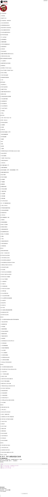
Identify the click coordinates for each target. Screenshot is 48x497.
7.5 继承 (1, 143)
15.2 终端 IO (2, 423)
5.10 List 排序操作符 (3, 105)
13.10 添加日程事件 (3, 393)
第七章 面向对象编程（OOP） (5, 131)
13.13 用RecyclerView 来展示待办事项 (7, 400)
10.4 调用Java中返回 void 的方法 (6, 264)
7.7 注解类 (2, 148)
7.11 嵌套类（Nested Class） (5, 158)
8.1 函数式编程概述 (3, 167)
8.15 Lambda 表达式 (4, 200)
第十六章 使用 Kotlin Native (5, 445)
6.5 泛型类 (2, 127)
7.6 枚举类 (2, 146)
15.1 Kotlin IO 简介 (3, 421)
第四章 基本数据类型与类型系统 (6, 58)
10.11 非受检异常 (3, 281)
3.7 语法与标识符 (3, 51)
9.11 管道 (2, 238)
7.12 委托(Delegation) (4, 160)
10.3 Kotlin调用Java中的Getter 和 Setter (7, 262)
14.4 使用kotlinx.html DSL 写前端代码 (7, 416)
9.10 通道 (2, 236)
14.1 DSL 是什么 (3, 409)
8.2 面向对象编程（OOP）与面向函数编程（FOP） (9, 169)
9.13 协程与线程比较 (4, 243)
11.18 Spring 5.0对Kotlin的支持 (5, 362)
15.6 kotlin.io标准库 (3, 433)
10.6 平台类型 (2, 269)
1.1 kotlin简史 (2, 15)
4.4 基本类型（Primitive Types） (6, 67)
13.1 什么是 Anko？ (3, 371)
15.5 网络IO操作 (3, 430)
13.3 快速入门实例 (3, 376)
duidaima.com (44, 464)
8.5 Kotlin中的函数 (3, 177)
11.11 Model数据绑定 (4, 345)
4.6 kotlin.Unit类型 (3, 72)
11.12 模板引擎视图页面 (4, 347)
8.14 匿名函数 (2, 198)
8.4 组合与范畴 (3, 174)
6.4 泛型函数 (2, 124)
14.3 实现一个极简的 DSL (4, 414)
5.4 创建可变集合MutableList (5, 91)
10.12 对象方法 (3, 283)
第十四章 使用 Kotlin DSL (4, 407)
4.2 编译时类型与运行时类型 (5, 63)
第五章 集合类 (2, 82)
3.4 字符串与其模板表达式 (5, 44)
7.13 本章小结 (2, 162)
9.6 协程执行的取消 (3, 226)
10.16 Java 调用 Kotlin (4, 293)
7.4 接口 (1, 141)
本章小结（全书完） (3, 454)
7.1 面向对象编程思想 (4, 134)
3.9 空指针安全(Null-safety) (5, 56)
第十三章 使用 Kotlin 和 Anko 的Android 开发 (8, 369)
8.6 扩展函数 (2, 179)
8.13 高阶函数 (2, 196)
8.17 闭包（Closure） (4, 205)
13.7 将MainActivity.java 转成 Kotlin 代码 (7, 385)
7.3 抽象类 (2, 139)
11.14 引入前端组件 (3, 352)
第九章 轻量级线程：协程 (4, 217)
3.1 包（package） (3, 37)
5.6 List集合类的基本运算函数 (5, 96)
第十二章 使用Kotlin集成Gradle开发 (6, 366)
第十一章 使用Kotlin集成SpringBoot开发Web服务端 (9, 319)
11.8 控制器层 (2, 338)
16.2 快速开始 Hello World (5, 449)
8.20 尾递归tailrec (3, 212)
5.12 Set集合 (2, 110)
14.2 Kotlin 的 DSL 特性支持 (5, 411)
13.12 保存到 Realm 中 (4, 397)
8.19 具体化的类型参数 (4, 210)
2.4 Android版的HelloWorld (5, 30)
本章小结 (1, 248)
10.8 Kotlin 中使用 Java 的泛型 (5, 274)
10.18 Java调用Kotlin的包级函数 (6, 298)
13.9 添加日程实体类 (4, 390)
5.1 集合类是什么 (3, 84)
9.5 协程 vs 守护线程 (4, 224)
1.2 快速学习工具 (3, 18)
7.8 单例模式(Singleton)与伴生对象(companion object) (10, 150)
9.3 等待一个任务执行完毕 (5, 253)
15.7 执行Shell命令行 (4, 435)
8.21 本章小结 (2, 215)
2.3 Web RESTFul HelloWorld (5, 27)
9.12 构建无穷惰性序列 (4, 241)
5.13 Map (2, 113)
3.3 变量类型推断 (3, 41)
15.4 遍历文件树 (3, 428)
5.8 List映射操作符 (3, 101)
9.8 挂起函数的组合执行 (4, 231)
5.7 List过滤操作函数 (4, 98)
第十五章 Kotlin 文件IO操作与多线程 (6, 419)
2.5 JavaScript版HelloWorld (5, 32)
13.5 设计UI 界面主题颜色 (4, 381)
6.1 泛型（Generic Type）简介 (5, 117)
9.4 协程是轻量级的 (3, 222)
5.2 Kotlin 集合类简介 (4, 86)
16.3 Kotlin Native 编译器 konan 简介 (7, 452)
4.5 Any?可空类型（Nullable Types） (7, 70)
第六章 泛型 (2, 115)
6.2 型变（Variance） (4, 120)
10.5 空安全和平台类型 (4, 267)
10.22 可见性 (2, 307)
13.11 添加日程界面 (3, 395)
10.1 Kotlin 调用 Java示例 (4, 257)
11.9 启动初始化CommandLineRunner (7, 340)
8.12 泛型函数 (2, 193)
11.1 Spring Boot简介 (4, 321)
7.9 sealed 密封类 (3, 153)
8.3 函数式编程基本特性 (4, 172)
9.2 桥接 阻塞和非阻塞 (4, 250)
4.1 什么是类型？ (3, 60)
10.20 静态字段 (3, 302)
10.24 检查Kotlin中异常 (4, 312)
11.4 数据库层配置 (3, 328)
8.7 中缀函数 (2, 181)
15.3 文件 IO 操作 (3, 426)
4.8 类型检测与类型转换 (4, 77)
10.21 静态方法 (3, 305)
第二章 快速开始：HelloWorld (5, 20)
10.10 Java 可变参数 (4, 279)
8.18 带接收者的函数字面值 (5, 207)
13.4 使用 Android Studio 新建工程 (6, 378)
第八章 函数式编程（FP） (4, 165)
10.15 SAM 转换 (3, 290)
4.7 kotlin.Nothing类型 (4, 75)
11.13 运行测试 (3, 350)
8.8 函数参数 (2, 184)
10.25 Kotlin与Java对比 (4, 314)
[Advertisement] (24, 478)
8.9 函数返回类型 (3, 186)
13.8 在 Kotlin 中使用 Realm (5, 388)
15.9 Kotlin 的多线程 (3, 440)
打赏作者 (2, 487)
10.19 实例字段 (3, 300)
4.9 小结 (1, 79)
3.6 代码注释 (2, 48)
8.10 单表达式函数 (3, 188)
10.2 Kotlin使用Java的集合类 (5, 260)
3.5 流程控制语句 (3, 46)
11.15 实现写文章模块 (4, 355)
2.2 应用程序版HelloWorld (5, 25)
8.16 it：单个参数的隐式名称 (5, 203)
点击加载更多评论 (24, 493)
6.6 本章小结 (2, 129)
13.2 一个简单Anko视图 (4, 374)
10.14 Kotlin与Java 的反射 (5, 288)
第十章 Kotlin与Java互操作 (5, 255)
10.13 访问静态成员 (3, 286)
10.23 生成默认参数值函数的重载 (6, 309)
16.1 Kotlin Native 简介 (4, 447)
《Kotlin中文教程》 (4, 4)
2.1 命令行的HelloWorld (4, 22)
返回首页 (45, 0)
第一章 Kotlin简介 (3, 13)
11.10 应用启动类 (3, 343)
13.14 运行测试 (3, 402)
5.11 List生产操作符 (3, 108)
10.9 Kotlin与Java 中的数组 (5, 276)
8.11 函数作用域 (3, 191)
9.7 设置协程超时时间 (4, 229)
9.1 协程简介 (2, 219)
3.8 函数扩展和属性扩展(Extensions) (6, 53)
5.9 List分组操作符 (3, 103)
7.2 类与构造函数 (3, 136)
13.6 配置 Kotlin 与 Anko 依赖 (5, 383)
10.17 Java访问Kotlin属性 (4, 295)
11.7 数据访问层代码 (4, 336)
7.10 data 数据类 (3, 155)
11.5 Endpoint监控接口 (4, 331)
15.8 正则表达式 (3, 438)
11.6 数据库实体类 (3, 333)
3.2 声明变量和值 (3, 39)
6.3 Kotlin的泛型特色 (4, 122)
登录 (9, 490)
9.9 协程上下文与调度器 (4, 234)
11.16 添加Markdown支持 (4, 357)
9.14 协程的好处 (3, 245)
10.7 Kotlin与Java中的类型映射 (5, 271)
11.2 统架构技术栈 (3, 324)
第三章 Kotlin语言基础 (4, 34)
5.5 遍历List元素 (3, 94)
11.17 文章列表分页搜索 (4, 359)
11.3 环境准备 (2, 326)
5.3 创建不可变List (3, 89)
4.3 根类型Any (2, 65)
